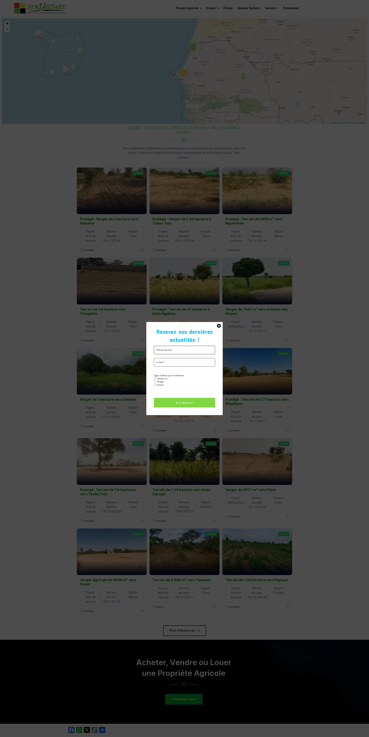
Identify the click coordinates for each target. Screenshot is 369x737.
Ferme (160, 384)
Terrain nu (161, 378)
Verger (160, 381)
